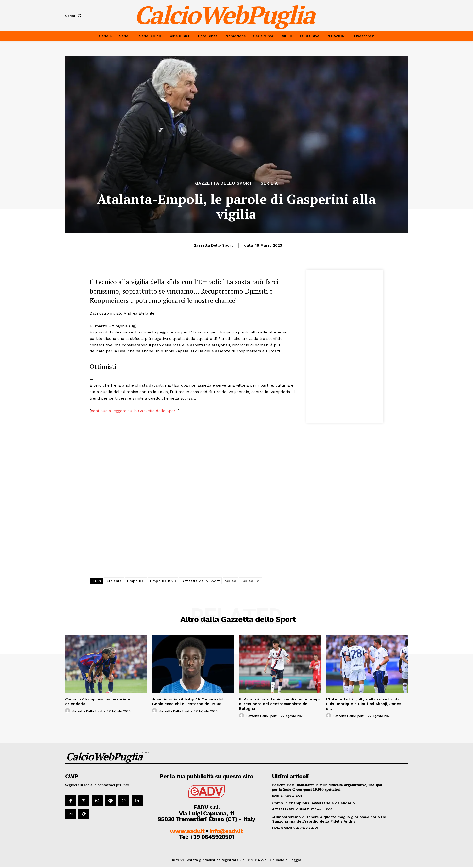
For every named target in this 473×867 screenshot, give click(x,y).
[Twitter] (83, 800)
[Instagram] (97, 800)
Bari (275, 795)
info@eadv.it (226, 831)
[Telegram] (110, 800)
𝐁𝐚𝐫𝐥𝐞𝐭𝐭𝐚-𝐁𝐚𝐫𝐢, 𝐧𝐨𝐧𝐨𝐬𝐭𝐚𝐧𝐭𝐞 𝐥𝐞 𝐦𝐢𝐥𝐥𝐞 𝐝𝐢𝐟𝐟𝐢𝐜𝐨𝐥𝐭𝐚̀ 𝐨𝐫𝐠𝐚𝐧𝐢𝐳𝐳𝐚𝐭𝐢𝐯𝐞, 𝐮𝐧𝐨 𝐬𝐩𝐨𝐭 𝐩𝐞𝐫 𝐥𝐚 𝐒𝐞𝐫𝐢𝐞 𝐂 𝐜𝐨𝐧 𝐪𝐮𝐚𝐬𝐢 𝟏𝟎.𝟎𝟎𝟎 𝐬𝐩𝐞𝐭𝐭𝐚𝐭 (327, 787)
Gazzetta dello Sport (223, 183)
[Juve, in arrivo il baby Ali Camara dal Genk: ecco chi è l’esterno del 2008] (193, 664)
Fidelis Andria (283, 827)
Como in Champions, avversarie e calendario (97, 701)
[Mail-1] (70, 814)
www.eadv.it (187, 831)
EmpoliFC (136, 581)
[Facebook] (70, 800)
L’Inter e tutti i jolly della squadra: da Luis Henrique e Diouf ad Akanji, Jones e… (363, 704)
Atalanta (114, 581)
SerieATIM (250, 581)
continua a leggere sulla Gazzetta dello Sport (134, 410)
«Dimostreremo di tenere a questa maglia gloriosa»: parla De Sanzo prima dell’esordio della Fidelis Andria (329, 819)
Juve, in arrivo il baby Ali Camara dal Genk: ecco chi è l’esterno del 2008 (187, 701)
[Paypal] (83, 814)
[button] (74, 15)
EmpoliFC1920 (163, 581)
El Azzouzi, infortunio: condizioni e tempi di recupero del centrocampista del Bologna (279, 704)
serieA (230, 581)
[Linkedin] (137, 800)
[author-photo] (68, 711)
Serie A (269, 183)
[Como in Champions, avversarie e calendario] (106, 664)
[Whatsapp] (123, 800)
